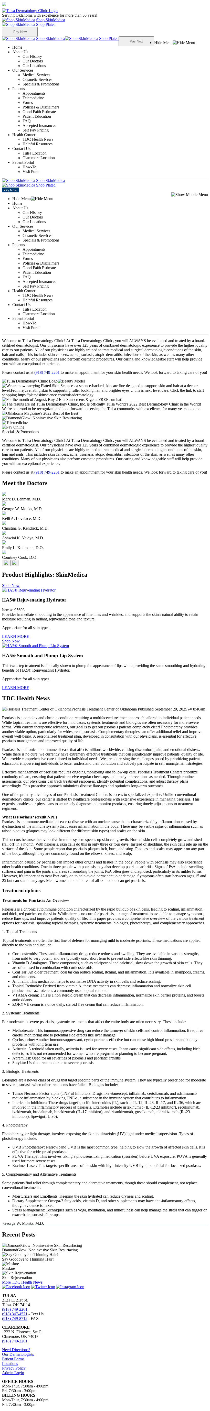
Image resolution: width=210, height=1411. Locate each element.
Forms (28, 102)
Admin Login (13, 1373)
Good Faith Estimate (39, 112)
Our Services (35, 77)
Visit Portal (31, 171)
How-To (29, 167)
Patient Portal (26, 167)
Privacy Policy (14, 1368)
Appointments (34, 93)
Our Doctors (33, 61)
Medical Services (36, 75)
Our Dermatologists (18, 1354)
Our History (32, 56)
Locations (10, 1363)
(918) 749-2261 (47, 372)
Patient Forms (13, 1359)
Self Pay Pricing (36, 130)
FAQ (27, 121)
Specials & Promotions (41, 84)
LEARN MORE (15, 636)
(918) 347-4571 (14, 1314)
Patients (35, 109)
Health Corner (32, 139)
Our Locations (34, 65)
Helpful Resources (37, 144)
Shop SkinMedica (50, 20)
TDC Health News (38, 139)
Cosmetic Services (37, 79)
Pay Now (20, 32)
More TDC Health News (22, 1282)
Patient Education (37, 116)
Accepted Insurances (39, 125)
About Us (29, 59)
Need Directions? (16, 1350)
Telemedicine (33, 98)
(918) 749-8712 (14, 1318)
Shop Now (11, 585)
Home (17, 47)
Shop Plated (46, 24)
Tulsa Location (35, 153)
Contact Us (33, 153)
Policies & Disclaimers (41, 107)
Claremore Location (39, 158)
